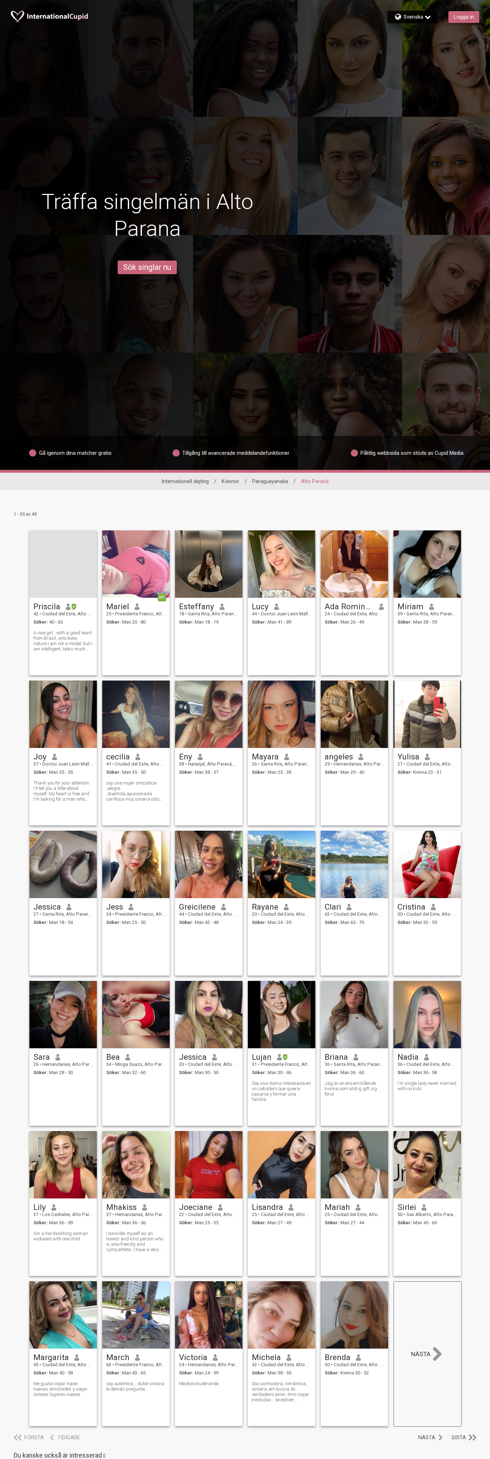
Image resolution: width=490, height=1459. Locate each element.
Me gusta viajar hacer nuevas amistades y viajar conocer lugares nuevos (60, 1389)
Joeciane (195, 1207)
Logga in (464, 17)
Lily (39, 1207)
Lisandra (267, 1207)
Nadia (408, 1057)
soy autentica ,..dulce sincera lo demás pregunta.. (135, 1386)
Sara (41, 1057)
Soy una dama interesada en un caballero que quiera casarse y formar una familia (281, 1091)
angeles (339, 756)
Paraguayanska (270, 481)
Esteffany (196, 606)
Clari (333, 906)
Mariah (337, 1207)
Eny (185, 756)
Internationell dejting (185, 481)
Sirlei (406, 1207)
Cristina (411, 906)
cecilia (118, 756)
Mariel (117, 606)
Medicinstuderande (198, 1383)
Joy (40, 756)
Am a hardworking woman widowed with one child (60, 1236)
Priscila (46, 606)
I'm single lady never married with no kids (426, 1086)
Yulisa (408, 756)
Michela (266, 1357)
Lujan (262, 1057)
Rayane (265, 906)
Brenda (337, 1357)
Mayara (265, 756)
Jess (114, 906)
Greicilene (197, 906)
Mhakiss (121, 1207)
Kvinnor (230, 481)
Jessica (47, 906)
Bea (113, 1057)
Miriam (410, 606)
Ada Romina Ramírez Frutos (349, 606)
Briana (336, 1057)
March (117, 1357)
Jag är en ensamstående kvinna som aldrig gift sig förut (351, 1089)
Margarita (51, 1357)
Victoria (193, 1357)
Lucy (260, 606)
